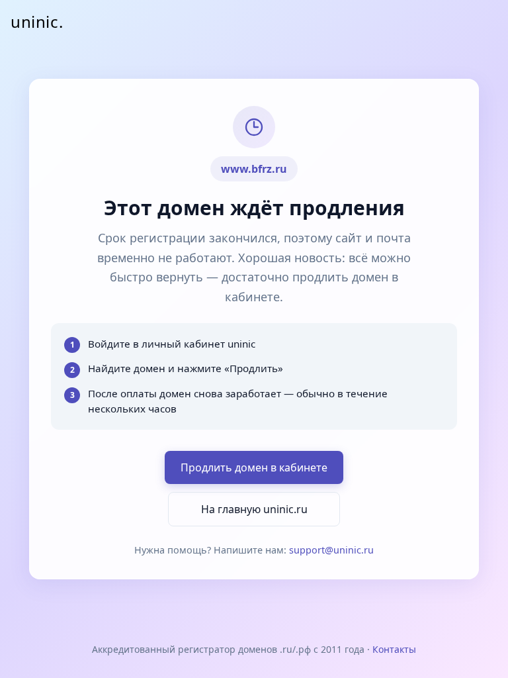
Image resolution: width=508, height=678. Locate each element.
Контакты (394, 649)
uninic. (37, 21)
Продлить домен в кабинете (254, 467)
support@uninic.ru (331, 550)
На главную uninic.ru (254, 509)
